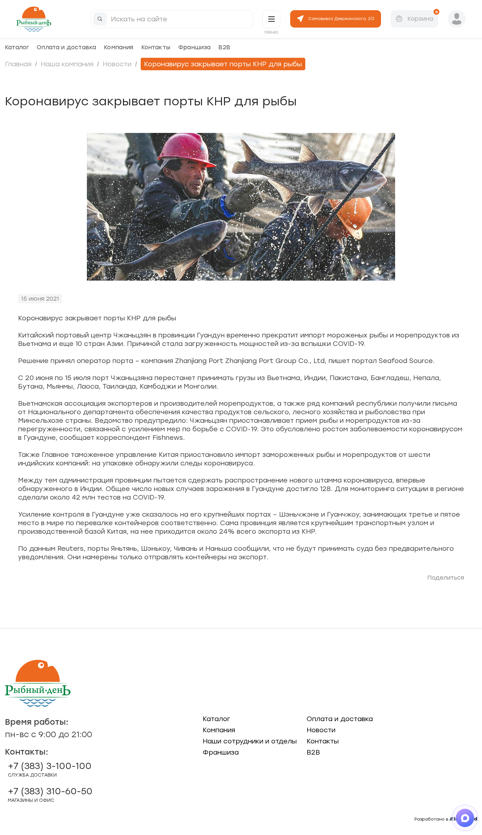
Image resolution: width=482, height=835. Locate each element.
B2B (224, 47)
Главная (18, 64)
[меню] (271, 19)
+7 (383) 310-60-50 (50, 794)
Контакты (155, 47)
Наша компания (67, 64)
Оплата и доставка (66, 47)
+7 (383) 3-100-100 (49, 769)
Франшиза (194, 47)
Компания (118, 47)
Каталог (17, 47)
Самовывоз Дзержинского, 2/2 (341, 19)
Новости (117, 64)
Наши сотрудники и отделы (250, 741)
